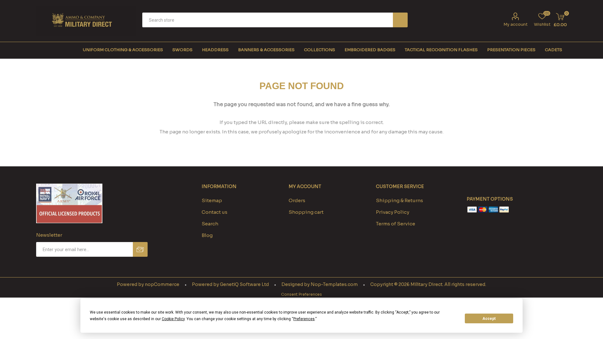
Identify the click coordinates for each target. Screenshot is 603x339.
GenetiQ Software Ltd (244, 284)
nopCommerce (162, 284)
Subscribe (140, 249)
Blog (207, 235)
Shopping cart (306, 212)
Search (400, 20)
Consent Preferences (301, 294)
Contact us (214, 212)
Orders (297, 200)
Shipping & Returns (399, 200)
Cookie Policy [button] (173, 319)
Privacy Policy (392, 212)
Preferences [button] (304, 319)
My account (515, 24)
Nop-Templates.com (334, 284)
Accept (489, 318)
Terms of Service (395, 224)
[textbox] (267, 20)
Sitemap (212, 200)
